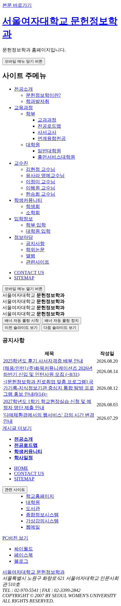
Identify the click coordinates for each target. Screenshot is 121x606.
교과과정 (47, 119)
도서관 (33, 508)
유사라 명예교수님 (45, 175)
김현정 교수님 (40, 169)
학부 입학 (36, 224)
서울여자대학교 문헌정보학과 (33, 572)
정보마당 (23, 237)
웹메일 (33, 527)
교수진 (21, 163)
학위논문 (35, 249)
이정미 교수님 (40, 181)
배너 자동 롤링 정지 (62, 320)
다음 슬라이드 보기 (59, 327)
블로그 (21, 561)
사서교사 (47, 132)
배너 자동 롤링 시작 (22, 320)
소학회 (33, 212)
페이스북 (23, 554)
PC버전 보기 (15, 537)
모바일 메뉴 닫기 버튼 (24, 61)
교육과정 (23, 107)
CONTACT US (29, 272)
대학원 (33, 144)
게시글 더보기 (17, 428)
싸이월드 (23, 548)
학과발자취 (37, 101)
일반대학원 (49, 150)
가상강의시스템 (42, 520)
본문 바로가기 (17, 5)
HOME (21, 468)
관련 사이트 (15, 489)
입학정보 (23, 218)
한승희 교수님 (40, 194)
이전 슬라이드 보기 (21, 327)
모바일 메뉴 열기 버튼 (24, 289)
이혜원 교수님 (40, 187)
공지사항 (35, 243)
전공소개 (23, 88)
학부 (30, 113)
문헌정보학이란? (43, 95)
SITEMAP (24, 277)
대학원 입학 (38, 231)
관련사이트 (37, 261)
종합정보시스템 (42, 514)
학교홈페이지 (40, 496)
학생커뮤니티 (28, 200)
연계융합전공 (52, 138)
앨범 (30, 255)
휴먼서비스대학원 (56, 156)
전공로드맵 (49, 126)
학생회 (33, 206)
